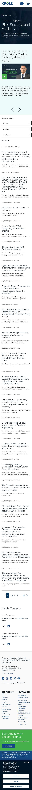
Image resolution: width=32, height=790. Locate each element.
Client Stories (6, 704)
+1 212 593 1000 (8, 673)
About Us (5, 697)
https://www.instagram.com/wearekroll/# (7, 678)
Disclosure (21, 711)
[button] (22, 3)
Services (4, 699)
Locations (5, 711)
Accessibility (22, 695)
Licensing (20, 715)
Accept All (16, 776)
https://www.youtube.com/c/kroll (18, 678)
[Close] (28, 762)
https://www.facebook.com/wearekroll (3, 678)
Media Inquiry (6, 714)
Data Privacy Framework (22, 707)
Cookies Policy (22, 700)
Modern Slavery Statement (23, 718)
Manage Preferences (16, 786)
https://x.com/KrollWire (15, 678)
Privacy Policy (22, 722)
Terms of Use (22, 724)
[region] (16, 775)
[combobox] (21, 683)
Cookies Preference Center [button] (24, 703)
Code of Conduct (23, 698)
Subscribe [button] (8, 746)
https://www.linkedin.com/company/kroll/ (11, 678)
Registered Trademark (5, 717)
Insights (4, 702)
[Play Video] (4, 76)
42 (24, 595)
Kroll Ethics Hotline (24, 713)
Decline (16, 781)
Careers (4, 707)
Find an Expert (6, 709)
